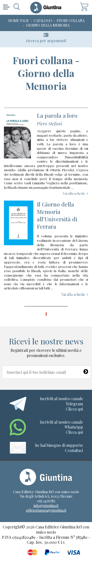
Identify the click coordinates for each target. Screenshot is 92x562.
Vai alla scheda (74, 193)
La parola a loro (57, 115)
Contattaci (74, 450)
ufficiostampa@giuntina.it (46, 510)
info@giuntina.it (46, 505)
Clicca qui (74, 409)
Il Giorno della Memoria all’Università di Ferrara (57, 215)
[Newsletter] (85, 370)
